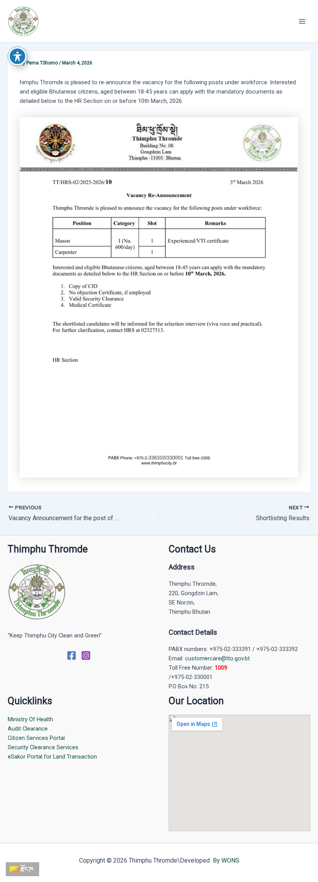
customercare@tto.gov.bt (217, 658)
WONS (230, 860)
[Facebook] (71, 655)
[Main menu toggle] (302, 21)
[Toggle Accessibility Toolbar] (17, 56)
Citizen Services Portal (36, 737)
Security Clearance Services (43, 747)
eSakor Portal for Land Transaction (52, 756)
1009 (221, 667)
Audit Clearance (28, 728)
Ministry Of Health (30, 719)
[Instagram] (86, 655)
